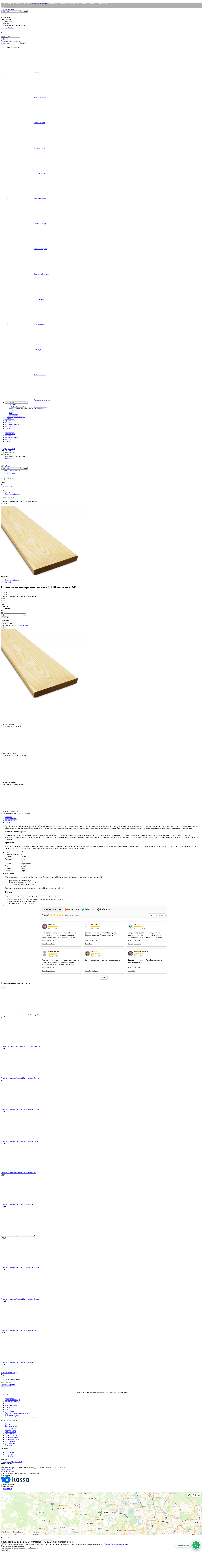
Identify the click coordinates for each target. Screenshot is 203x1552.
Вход (11, 413)
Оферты (39, 1544)
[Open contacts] (196, 1545)
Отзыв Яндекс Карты (48, 944)
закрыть (4, 1550)
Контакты (8, 422)
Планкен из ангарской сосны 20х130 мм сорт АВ (18, 1330)
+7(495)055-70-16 (21, 625)
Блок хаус (8, 1445)
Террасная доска (11, 1426)
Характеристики (11, 819)
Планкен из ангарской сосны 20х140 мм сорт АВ (18, 1173)
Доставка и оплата (11, 820)
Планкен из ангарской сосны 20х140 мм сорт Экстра (20, 1141)
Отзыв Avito (88, 944)
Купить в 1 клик (7, 623)
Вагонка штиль (10, 1432)
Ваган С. (94, 951)
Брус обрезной (10, 1443)
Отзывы (8, 428)
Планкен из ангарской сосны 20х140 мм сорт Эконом (20, 1078)
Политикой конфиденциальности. (116, 1544)
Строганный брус (11, 1435)
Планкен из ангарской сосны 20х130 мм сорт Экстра (20, 1299)
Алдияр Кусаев (53, 951)
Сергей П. (137, 924)
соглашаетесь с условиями (39, 3)
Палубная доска (10, 1428)
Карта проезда (6, 1470)
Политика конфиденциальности (16, 1413)
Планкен (8, 1424)
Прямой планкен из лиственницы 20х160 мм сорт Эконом (22, 1015)
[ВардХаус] (5, 1386)
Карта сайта (9, 1411)
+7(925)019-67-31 (17, 407)
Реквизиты (9, 426)
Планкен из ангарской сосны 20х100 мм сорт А (18, 1362)
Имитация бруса (11, 1434)
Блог (6, 1409)
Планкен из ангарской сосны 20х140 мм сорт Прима (20, 1109)
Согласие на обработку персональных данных (21, 1417)
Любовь (51, 924)
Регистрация (13, 415)
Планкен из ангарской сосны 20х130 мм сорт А (18, 1236)
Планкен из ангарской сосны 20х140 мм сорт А (18, 1204)
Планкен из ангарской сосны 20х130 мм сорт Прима (20, 1267)
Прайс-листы (10, 421)
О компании (9, 419)
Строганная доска (11, 1437)
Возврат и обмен (11, 1405)
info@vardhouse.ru (7, 1471)
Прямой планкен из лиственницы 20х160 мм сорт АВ (20, 1046)
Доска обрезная (10, 1441)
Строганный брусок (12, 1439)
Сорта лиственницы (12, 1400)
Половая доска (10, 1430)
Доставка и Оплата (12, 424)
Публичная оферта (12, 1415)
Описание (8, 817)
